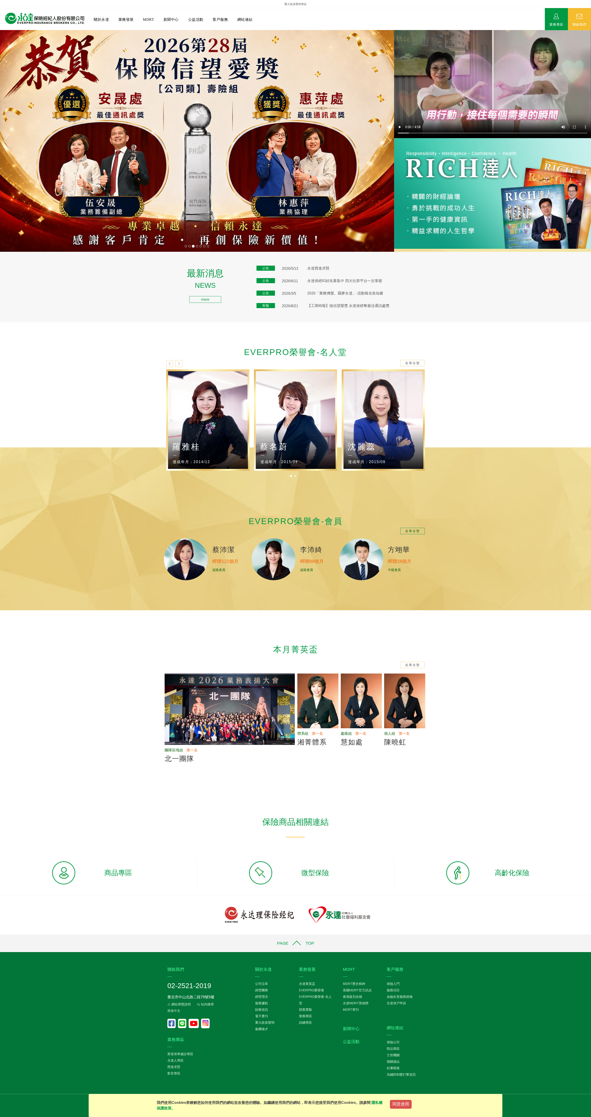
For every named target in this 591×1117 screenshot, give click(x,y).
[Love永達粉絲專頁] (172, 1023)
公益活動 (195, 19)
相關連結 (393, 1061)
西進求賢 (173, 1067)
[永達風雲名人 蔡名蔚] (207, 420)
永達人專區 (175, 1060)
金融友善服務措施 (400, 997)
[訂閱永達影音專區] (195, 1023)
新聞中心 (171, 19)
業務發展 (126, 19)
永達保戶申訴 (396, 1003)
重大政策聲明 (264, 1022)
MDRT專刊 (351, 1009)
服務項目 (393, 990)
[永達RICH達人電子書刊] (492, 193)
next (178, 363)
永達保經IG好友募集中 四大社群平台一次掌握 (344, 281)
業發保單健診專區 (180, 1054)
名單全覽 (412, 363)
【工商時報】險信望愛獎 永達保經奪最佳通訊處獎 (348, 306)
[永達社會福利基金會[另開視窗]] (339, 915)
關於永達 (101, 19)
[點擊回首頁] (43, 18)
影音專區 (173, 1073)
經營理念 (261, 997)
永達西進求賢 (318, 268)
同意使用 (400, 1104)
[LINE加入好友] (183, 1023)
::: (1, 271)
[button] (29, 141)
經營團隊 (261, 990)
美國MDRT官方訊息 (357, 990)
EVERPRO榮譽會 (311, 990)
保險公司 (393, 1042)
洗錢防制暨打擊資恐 (401, 1074)
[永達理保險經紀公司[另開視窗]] (259, 915)
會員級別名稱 (352, 997)
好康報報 (393, 1068)
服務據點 (261, 1003)
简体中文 (173, 1011)
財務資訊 (261, 1009)
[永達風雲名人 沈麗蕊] (295, 420)
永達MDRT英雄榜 (355, 1003)
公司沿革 (261, 984)
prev (169, 363)
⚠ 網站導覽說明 (179, 1004)
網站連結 (245, 19)
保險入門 (393, 984)
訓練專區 (305, 1022)
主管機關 (393, 1055)
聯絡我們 (579, 24)
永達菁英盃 (307, 984)
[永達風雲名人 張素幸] (383, 420)
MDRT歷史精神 (354, 984)
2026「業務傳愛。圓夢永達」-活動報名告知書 (345, 293)
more (205, 299)
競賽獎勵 (305, 1009)
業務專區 (556, 24)
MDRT (148, 19)
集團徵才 (261, 1029)
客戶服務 (220, 19)
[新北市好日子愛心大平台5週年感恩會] (197, 141)
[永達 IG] (205, 1023)
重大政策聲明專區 (295, 4)
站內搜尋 (207, 1004)
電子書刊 (261, 1016)
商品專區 (393, 1048)
